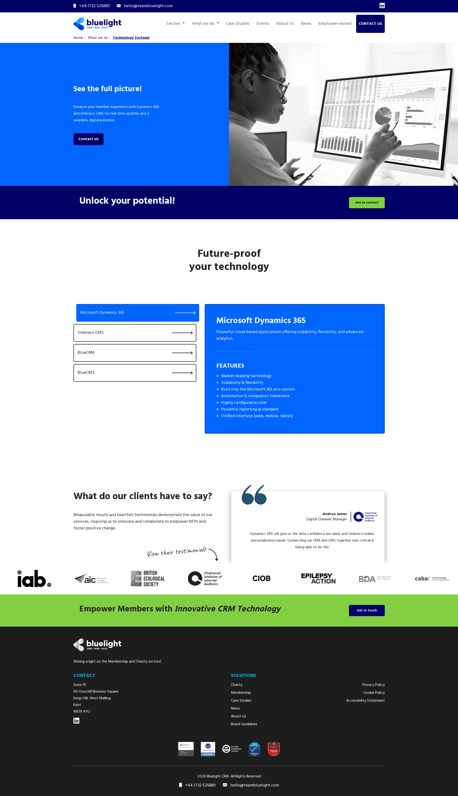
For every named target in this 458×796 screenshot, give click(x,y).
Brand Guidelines (244, 724)
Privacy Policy (374, 685)
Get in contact (367, 202)
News (306, 23)
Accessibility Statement (365, 701)
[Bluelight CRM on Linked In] (76, 721)
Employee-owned (334, 23)
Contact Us (370, 24)
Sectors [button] (173, 23)
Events (263, 23)
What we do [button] (203, 23)
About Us (285, 23)
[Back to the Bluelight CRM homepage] (97, 23)
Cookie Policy (374, 693)
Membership (241, 693)
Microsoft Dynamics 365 (102, 312)
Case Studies (238, 23)
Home (78, 38)
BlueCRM (86, 352)
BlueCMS (86, 372)
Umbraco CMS (91, 332)
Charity (236, 685)
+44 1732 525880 (200, 785)
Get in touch (367, 610)
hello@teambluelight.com (254, 785)
